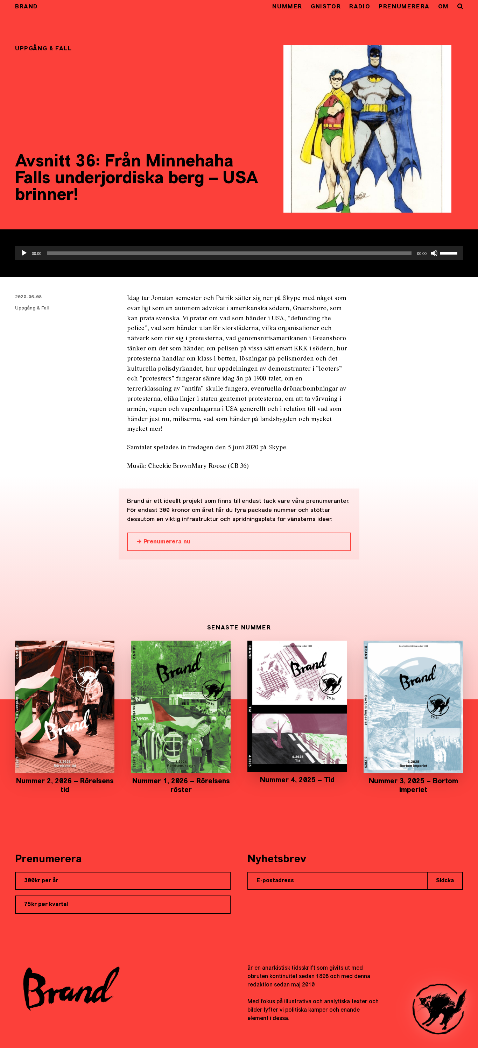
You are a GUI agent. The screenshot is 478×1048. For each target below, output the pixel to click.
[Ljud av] (434, 253)
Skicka (445, 881)
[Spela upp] (24, 253)
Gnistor (326, 7)
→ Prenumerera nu (163, 542)
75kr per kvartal (46, 904)
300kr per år (41, 881)
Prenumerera (404, 7)
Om (443, 7)
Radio (359, 7)
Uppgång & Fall (32, 308)
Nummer (287, 7)
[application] (239, 253)
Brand (26, 7)
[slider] (449, 252)
